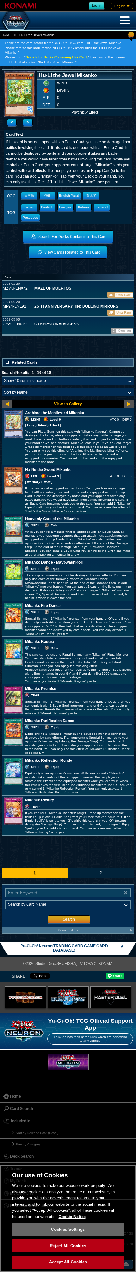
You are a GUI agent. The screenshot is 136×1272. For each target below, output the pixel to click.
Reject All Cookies (68, 1245)
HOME (6, 34)
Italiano (83, 207)
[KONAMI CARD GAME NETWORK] (68, 1062)
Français (65, 207)
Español (102, 207)
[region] (68, 1218)
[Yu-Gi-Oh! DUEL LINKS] (68, 997)
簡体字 (91, 195)
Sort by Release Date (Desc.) (37, 1133)
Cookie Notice (72, 1216)
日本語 (29, 195)
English (29, 207)
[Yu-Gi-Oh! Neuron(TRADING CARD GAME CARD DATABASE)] (16, 20)
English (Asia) (69, 195)
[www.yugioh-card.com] (25, 997)
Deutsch (47, 207)
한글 (47, 195)
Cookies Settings (68, 1229)
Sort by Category (28, 1144)
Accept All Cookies (68, 1262)
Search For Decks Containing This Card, (57, 57)
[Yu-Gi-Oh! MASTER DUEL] (110, 997)
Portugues (30, 217)
